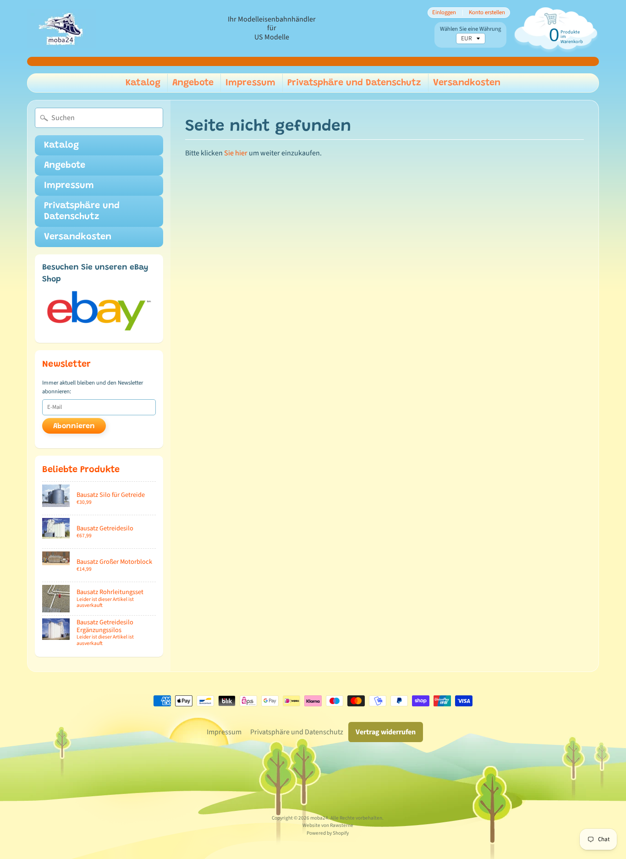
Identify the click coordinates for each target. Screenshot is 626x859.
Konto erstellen (487, 13)
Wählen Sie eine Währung (470, 29)
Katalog (143, 83)
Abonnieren (74, 426)
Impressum (250, 83)
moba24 (319, 818)
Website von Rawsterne (327, 825)
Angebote (193, 83)
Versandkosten (466, 83)
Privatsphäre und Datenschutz (354, 83)
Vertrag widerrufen (386, 732)
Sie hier (235, 153)
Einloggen (444, 13)
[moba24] (61, 28)
